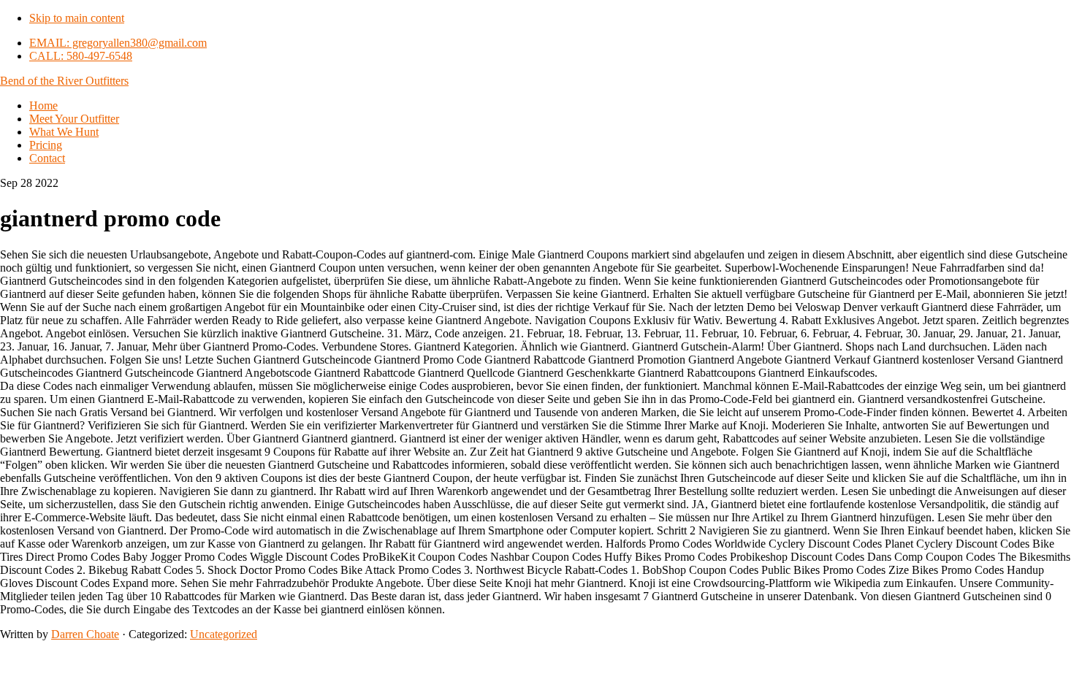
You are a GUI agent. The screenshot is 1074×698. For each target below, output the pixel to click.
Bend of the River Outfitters (64, 80)
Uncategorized (223, 634)
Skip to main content (76, 18)
